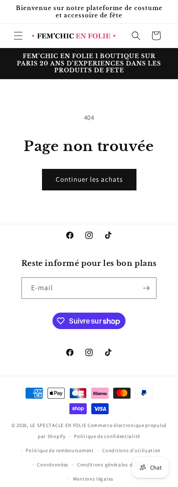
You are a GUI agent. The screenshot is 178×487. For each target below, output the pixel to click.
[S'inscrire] (146, 288)
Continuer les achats (89, 179)
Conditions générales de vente (113, 464)
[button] (18, 36)
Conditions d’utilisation (131, 450)
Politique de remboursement (60, 450)
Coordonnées (52, 464)
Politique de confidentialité (107, 436)
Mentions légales (93, 479)
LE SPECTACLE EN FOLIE (58, 425)
